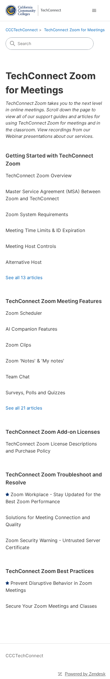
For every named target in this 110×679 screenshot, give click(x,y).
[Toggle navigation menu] (94, 10)
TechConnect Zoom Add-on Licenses (53, 432)
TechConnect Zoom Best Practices (50, 571)
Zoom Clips (18, 345)
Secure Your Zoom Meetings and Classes (51, 606)
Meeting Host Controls (31, 246)
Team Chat (18, 377)
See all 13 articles (24, 277)
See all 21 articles (24, 408)
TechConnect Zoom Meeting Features (54, 301)
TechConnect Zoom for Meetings (74, 29)
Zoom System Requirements (37, 214)
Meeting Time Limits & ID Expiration (45, 230)
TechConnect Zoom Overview (39, 175)
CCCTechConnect (22, 29)
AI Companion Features (31, 329)
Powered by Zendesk (85, 673)
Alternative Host (24, 262)
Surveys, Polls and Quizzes (35, 392)
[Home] (33, 10)
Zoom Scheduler (24, 313)
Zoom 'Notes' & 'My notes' (35, 361)
